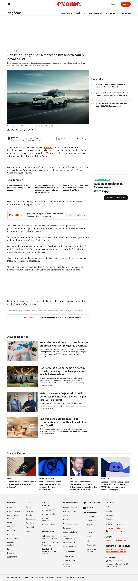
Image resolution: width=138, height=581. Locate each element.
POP (27, 535)
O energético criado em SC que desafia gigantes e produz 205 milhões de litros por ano (112, 95)
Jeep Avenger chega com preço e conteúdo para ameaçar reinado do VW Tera (75, 187)
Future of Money (32, 527)
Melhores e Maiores (70, 556)
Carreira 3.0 (91, 521)
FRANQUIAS (98, 13)
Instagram (109, 515)
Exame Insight (12, 538)
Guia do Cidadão (48, 510)
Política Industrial (69, 547)
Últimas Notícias (13, 512)
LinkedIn (109, 511)
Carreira (10, 526)
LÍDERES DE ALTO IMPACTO (14, 517)
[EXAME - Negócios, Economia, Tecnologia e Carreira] (69, 4)
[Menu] (9, 4)
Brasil (9, 522)
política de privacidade (54, 577)
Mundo (28, 503)
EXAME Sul (67, 516)
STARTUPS (88, 13)
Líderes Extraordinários (69, 537)
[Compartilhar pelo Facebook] (12, 130)
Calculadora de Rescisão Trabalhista (50, 537)
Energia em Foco (69, 528)
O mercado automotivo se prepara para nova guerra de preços (18, 187)
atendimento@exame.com (116, 540)
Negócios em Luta (69, 542)
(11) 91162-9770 (115, 531)
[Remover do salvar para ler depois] (33, 130)
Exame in (90, 517)
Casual (28, 507)
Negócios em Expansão (67, 565)
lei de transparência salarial (74, 577)
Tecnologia (30, 523)
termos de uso (24, 577)
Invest (9, 549)
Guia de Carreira (48, 525)
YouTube (109, 507)
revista (90, 508)
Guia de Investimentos (47, 519)
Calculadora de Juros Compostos (50, 543)
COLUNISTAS (12, 557)
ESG (8, 534)
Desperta (90, 525)
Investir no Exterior (70, 532)
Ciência (28, 531)
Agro (88, 541)
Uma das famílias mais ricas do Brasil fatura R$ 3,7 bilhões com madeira (111, 105)
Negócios (14, 13)
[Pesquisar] (13, 4)
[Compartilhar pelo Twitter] (24, 130)
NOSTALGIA (110, 13)
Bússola (66, 520)
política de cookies (37, 577)
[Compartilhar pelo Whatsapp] (8, 130)
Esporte (29, 515)
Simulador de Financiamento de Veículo (49, 551)
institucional (12, 577)
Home (9, 51)
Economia (11, 530)
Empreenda (91, 545)
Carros (34, 311)
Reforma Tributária (70, 508)
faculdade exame (94, 503)
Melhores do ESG (69, 560)
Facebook (109, 519)
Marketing (30, 511)
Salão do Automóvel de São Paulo (53, 311)
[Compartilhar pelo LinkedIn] (16, 130)
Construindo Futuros (71, 524)
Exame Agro (30, 519)
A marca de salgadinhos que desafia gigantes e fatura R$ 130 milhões (110, 85)
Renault (48, 147)
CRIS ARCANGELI (124, 13)
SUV (72, 311)
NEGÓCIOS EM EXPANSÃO (71, 13)
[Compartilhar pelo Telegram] (20, 130)
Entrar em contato (113, 528)
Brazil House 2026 (70, 512)
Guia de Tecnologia (49, 514)
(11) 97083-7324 (115, 561)
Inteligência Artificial (11, 543)
